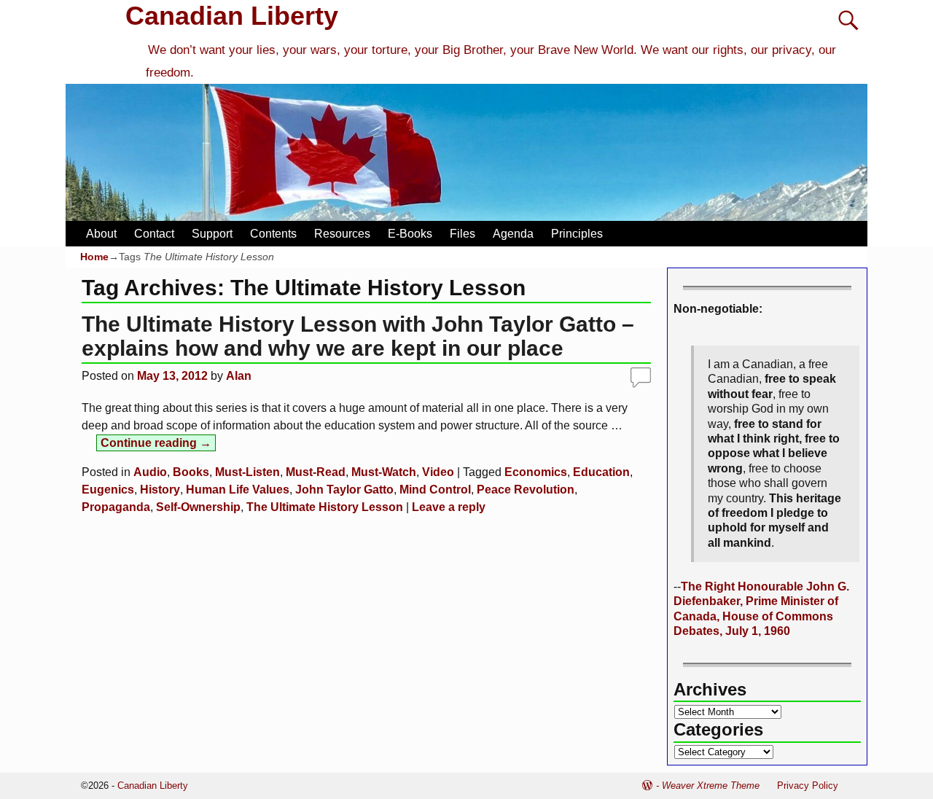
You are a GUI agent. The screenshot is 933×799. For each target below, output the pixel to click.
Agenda (513, 233)
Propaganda (116, 507)
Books (191, 472)
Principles (577, 233)
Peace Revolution (525, 489)
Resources (342, 233)
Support (212, 233)
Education (601, 472)
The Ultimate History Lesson (324, 507)
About (101, 233)
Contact (154, 233)
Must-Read (316, 472)
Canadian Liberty (231, 16)
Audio (150, 472)
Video (438, 472)
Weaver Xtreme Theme (711, 785)
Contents (273, 233)
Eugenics (108, 489)
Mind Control (435, 489)
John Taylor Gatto (344, 489)
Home (94, 256)
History (160, 489)
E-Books (410, 233)
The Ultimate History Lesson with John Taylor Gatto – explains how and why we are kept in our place (358, 336)
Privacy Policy (807, 785)
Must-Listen (247, 472)
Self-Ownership (198, 507)
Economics (535, 472)
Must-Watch (383, 472)
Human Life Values (237, 489)
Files (462, 233)
